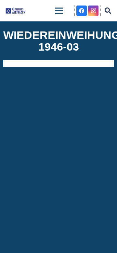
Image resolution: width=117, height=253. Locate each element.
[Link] (15, 10)
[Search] (108, 10)
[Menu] (59, 11)
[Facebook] (81, 11)
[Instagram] (93, 11)
